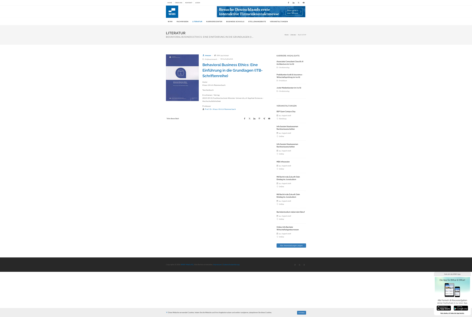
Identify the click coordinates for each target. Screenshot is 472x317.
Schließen (301, 313)
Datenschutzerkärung (231, 264)
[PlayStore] (461, 308)
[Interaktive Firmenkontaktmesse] (261, 11)
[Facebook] (288, 2)
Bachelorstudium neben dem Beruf (291, 212)
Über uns (178, 3)
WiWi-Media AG (187, 264)
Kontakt (188, 3)
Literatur (293, 35)
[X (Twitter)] (298, 2)
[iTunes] (444, 308)
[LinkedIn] (293, 2)
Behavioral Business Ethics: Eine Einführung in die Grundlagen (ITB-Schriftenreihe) (232, 70)
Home (169, 3)
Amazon (208, 55)
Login (197, 3)
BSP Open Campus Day (286, 112)
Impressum (217, 264)
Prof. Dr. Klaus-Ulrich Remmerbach (220, 109)
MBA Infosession (283, 162)
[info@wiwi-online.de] (303, 2)
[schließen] (167, 312)
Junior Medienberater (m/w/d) (289, 88)
